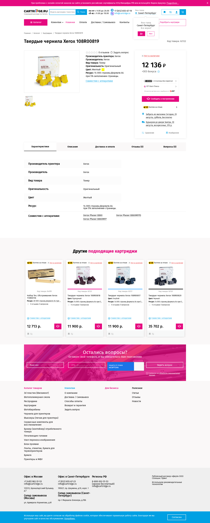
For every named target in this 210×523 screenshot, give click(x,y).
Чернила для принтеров (37, 413)
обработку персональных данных (164, 374)
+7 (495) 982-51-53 (33, 481)
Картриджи (30, 405)
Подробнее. (69, 518)
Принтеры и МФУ (33, 459)
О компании (71, 393)
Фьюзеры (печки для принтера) (41, 417)
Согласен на (164, 374)
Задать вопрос (72, 409)
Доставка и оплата (105, 146)
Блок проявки (31, 444)
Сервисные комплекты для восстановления (38, 423)
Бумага (27, 455)
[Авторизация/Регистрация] (177, 12)
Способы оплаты (73, 401)
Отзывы (136, 397)
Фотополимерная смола (37, 397)
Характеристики (40, 146)
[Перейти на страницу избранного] (164, 12)
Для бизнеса (111, 388)
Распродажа (30, 401)
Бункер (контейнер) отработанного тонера (42, 430)
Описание (72, 146)
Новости (136, 401)
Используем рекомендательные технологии (167, 483)
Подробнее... (173, 3)
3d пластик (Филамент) (36, 393)
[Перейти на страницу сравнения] (170, 12)
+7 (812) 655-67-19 (123, 10)
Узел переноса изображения (39, 440)
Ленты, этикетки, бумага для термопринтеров (39, 449)
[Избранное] (28, 333)
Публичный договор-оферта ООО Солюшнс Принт (167, 477)
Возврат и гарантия (75, 405)
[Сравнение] (31, 333)
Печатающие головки (35, 435)
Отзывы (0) (137, 146)
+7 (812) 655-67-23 (67, 481)
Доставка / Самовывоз (77, 397)
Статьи (135, 393)
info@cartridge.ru (122, 13)
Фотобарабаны (32, 409)
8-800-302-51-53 (100, 481)
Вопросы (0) (169, 146)
